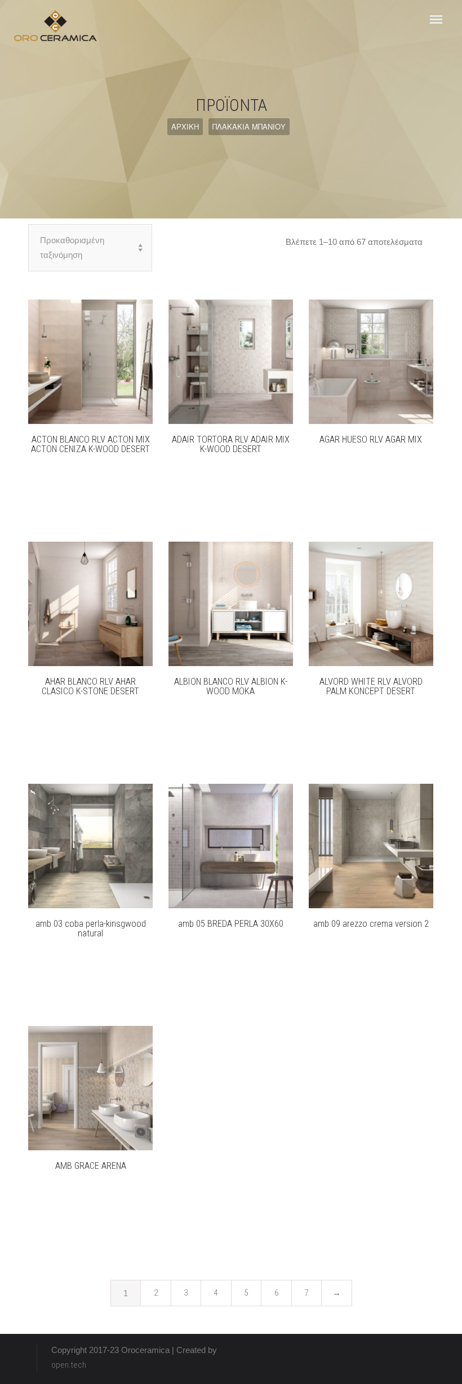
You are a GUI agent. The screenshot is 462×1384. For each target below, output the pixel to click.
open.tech (68, 1365)
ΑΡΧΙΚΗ (185, 126)
